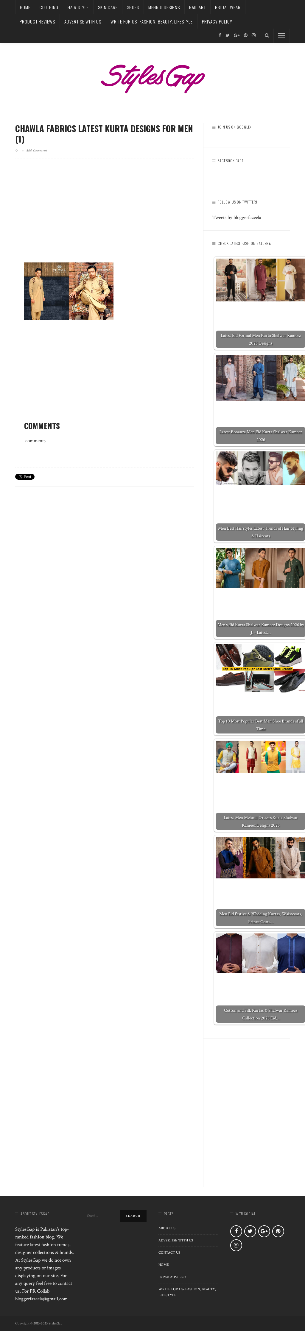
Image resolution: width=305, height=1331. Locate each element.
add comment (36, 150)
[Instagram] (254, 35)
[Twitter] (227, 35)
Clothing (49, 7)
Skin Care (108, 7)
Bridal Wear (228, 7)
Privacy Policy (217, 21)
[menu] (281, 35)
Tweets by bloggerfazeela (236, 217)
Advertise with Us (82, 21)
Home (25, 7)
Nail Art (197, 7)
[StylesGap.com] (152, 76)
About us (166, 1228)
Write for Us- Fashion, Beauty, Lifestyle (152, 21)
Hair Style (78, 7)
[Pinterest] (246, 35)
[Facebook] (220, 35)
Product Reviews (37, 21)
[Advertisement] (105, 215)
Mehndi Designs (164, 7)
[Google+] (237, 35)
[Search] (266, 36)
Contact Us (169, 1252)
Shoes (133, 7)
